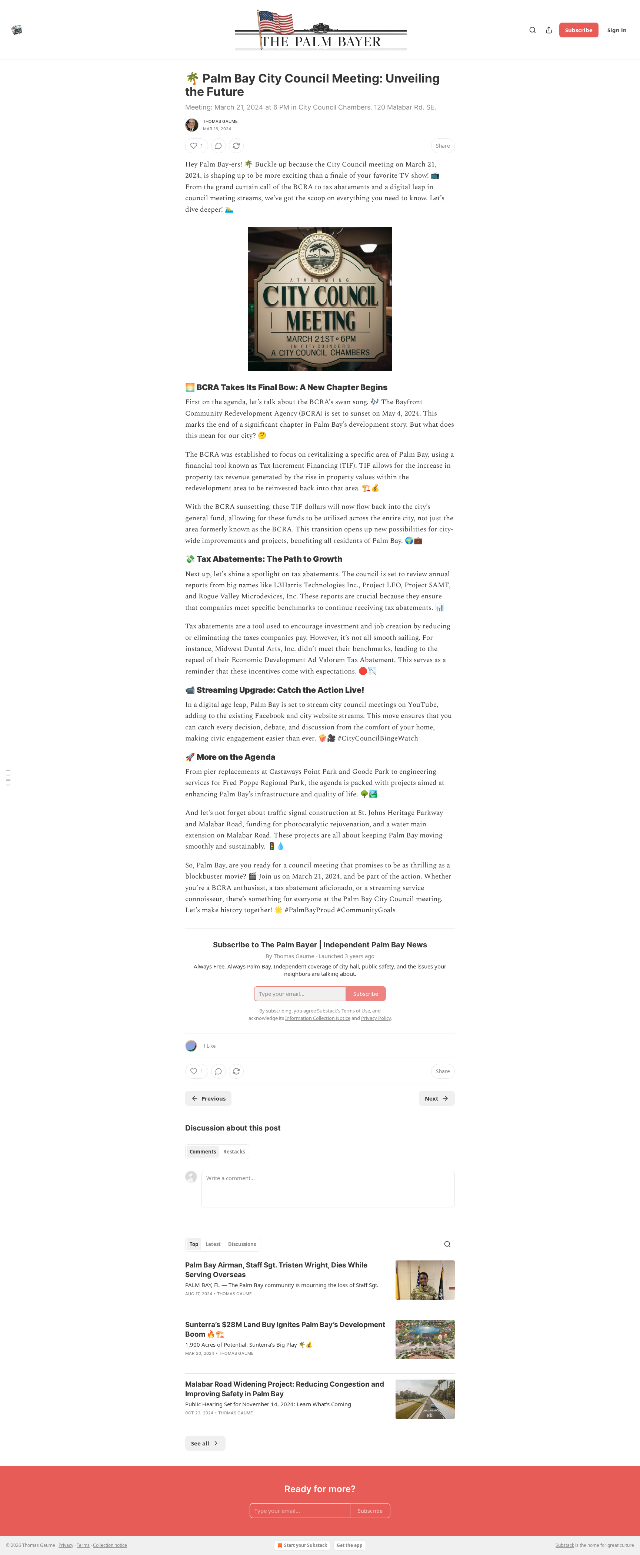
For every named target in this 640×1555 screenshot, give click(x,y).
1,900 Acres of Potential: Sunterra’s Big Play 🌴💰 (249, 1344)
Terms (83, 1545)
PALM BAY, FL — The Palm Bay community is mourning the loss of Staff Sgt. (282, 1285)
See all (200, 1443)
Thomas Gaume (220, 121)
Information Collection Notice (317, 1018)
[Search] (532, 30)
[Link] (175, 387)
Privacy (66, 1545)
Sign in (617, 30)
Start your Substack (305, 1545)
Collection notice (110, 1545)
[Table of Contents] (8, 777)
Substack (565, 1545)
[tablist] (217, 1151)
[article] (320, 1284)
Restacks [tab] (234, 1151)
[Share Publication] (548, 30)
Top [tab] (194, 1244)
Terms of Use (355, 1010)
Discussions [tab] (242, 1244)
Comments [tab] (203, 1151)
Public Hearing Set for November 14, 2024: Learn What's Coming (268, 1404)
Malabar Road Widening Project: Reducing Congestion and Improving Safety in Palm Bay (284, 1389)
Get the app (350, 1545)
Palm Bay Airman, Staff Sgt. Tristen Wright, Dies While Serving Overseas (276, 1270)
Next (432, 1098)
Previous (213, 1098)
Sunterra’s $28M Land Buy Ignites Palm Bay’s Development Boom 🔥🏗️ (285, 1329)
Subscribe (579, 30)
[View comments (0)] (218, 145)
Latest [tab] (213, 1244)
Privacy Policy (376, 1018)
